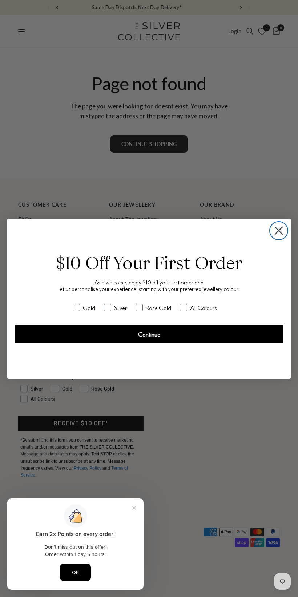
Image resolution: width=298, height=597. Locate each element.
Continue (149, 334)
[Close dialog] (279, 231)
